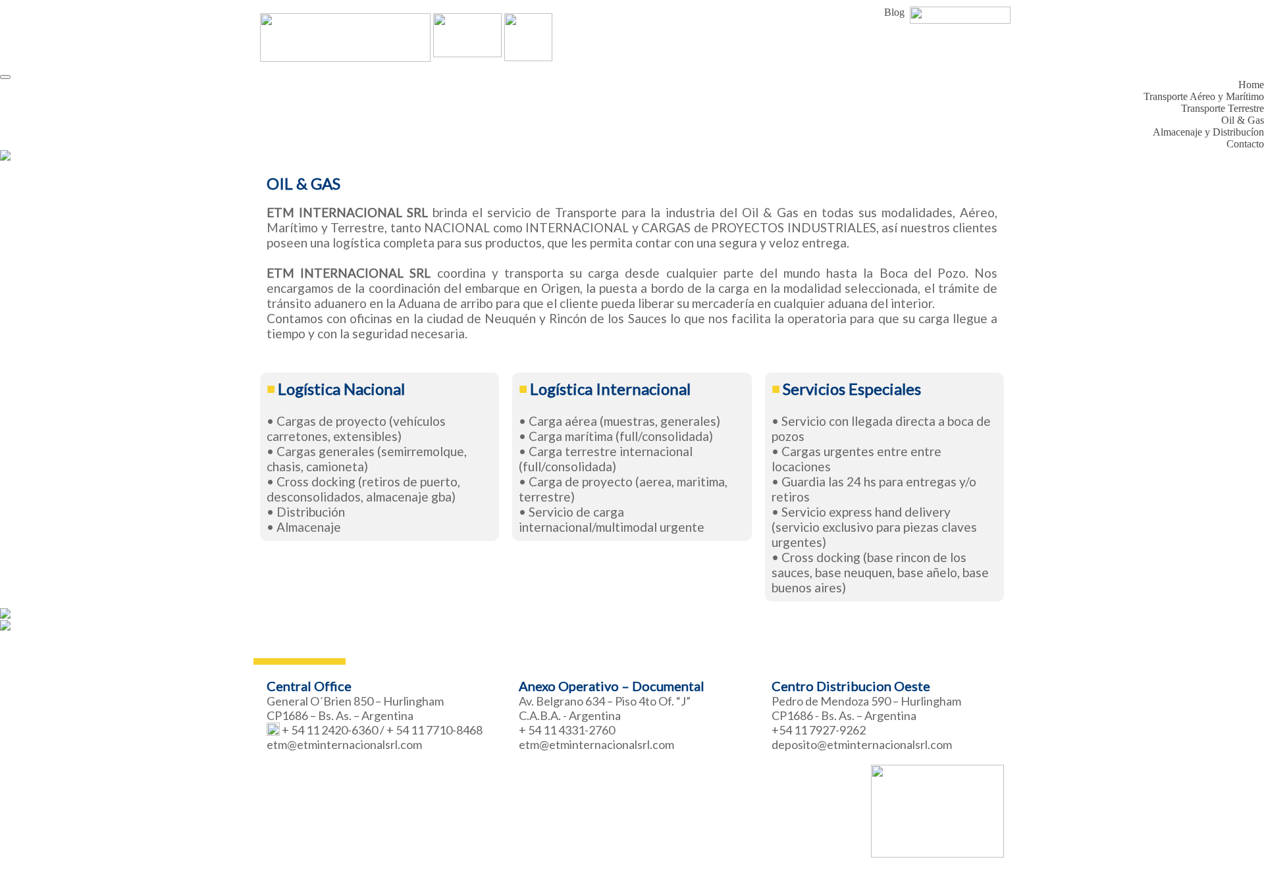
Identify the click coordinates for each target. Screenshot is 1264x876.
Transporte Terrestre (1222, 108)
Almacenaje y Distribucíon (1208, 132)
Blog (894, 12)
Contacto (1245, 143)
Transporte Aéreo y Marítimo (1204, 96)
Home (1251, 84)
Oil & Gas (1242, 120)
